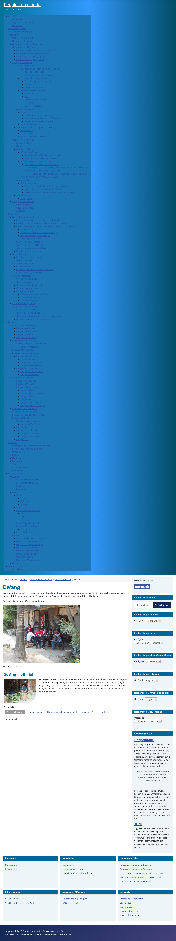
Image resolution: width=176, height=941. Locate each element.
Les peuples (68, 865)
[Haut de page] (171, 936)
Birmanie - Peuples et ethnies (95, 712)
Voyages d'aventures (15, 898)
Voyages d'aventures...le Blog (19, 902)
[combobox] (143, 605)
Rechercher (163, 605)
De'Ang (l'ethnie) (18, 674)
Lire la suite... (13, 719)
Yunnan (40, 712)
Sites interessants (71, 902)
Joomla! (8, 934)
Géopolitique (144, 740)
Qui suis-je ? (11, 865)
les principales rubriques (74, 869)
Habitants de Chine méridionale (62, 712)
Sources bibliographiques (74, 898)
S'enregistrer (11, 869)
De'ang (30, 712)
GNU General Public (62, 934)
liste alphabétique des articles (77, 873)
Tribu (138, 824)
